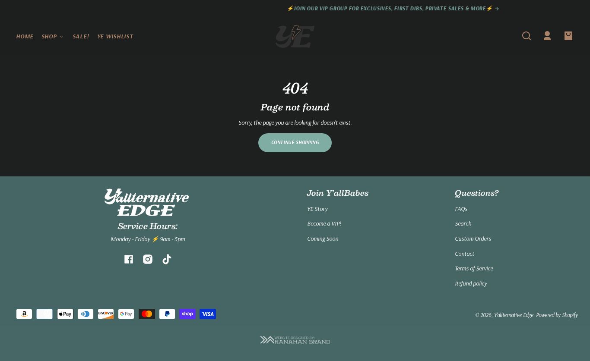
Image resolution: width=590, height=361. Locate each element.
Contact (464, 253)
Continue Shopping (295, 142)
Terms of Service (474, 268)
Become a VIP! (324, 223)
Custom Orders (473, 238)
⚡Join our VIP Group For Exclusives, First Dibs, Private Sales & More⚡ (330, 8)
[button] (526, 35)
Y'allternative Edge (513, 314)
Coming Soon (322, 238)
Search (463, 223)
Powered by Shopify (557, 314)
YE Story (317, 209)
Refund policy (471, 283)
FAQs (461, 209)
